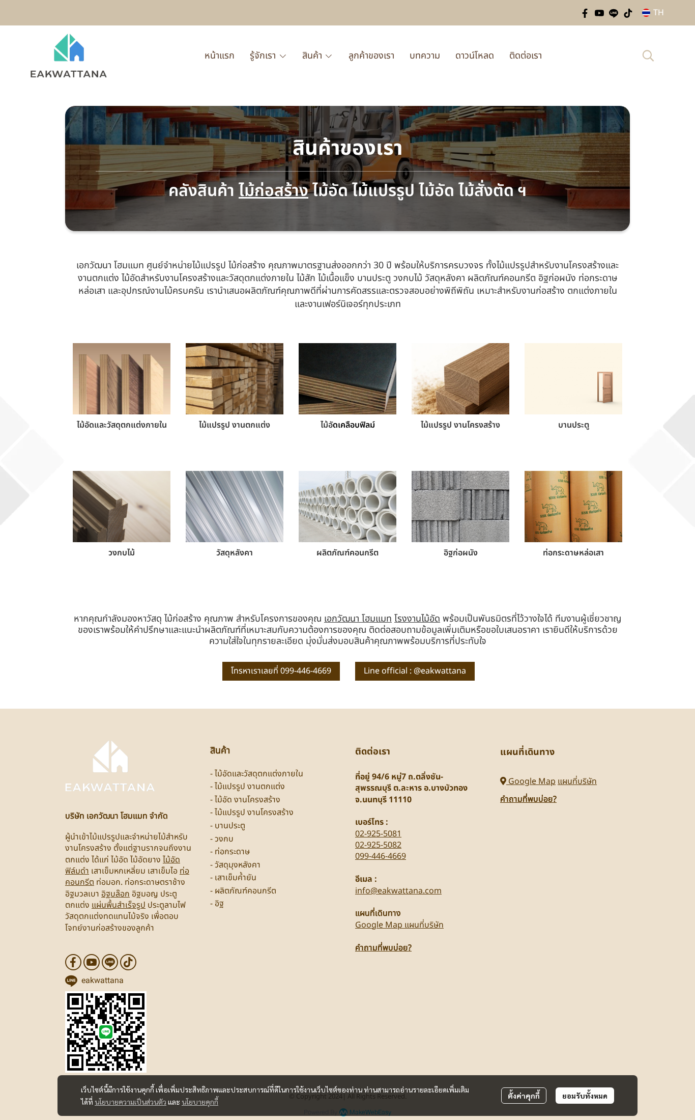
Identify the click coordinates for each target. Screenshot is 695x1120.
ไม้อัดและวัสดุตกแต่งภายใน (122, 425)
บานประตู (573, 425)
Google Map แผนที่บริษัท (399, 925)
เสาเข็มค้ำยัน (235, 878)
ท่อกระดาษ (232, 852)
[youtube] (599, 12)
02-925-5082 (378, 845)
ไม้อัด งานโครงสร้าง (247, 800)
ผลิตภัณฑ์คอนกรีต (347, 553)
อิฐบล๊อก (115, 894)
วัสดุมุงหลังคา (237, 865)
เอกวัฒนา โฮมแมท (358, 619)
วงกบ (224, 839)
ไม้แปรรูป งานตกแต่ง (234, 425)
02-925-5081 (378, 834)
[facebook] (585, 12)
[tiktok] (628, 12)
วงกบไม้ (121, 553)
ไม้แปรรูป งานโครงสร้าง (460, 425)
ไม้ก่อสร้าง (273, 191)
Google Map (531, 781)
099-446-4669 (380, 856)
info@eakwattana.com (398, 891)
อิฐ (219, 904)
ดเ (336, 425)
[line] (613, 12)
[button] (653, 12)
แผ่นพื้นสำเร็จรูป (119, 905)
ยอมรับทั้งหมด (584, 1095)
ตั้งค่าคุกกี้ (524, 1095)
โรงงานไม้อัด (417, 619)
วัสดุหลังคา (234, 553)
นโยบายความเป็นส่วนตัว (130, 1101)
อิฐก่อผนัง (461, 553)
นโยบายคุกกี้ (200, 1101)
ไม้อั (327, 425)
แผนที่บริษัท (577, 781)
